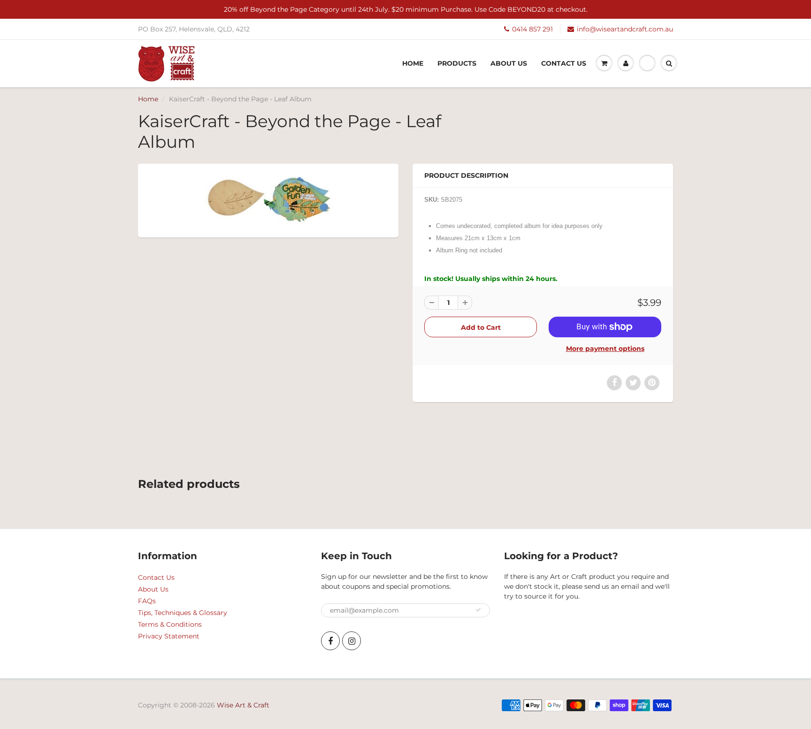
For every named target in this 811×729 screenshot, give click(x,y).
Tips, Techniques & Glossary (182, 612)
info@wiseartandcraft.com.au (625, 29)
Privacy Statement (168, 636)
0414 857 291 (532, 29)
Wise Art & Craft (243, 705)
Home (412, 63)
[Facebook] (330, 640)
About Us (508, 63)
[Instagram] (351, 640)
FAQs (147, 601)
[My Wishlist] (647, 63)
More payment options (605, 348)
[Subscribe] (478, 609)
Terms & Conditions (170, 624)
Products (456, 63)
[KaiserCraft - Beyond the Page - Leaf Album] (268, 200)
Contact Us (563, 63)
